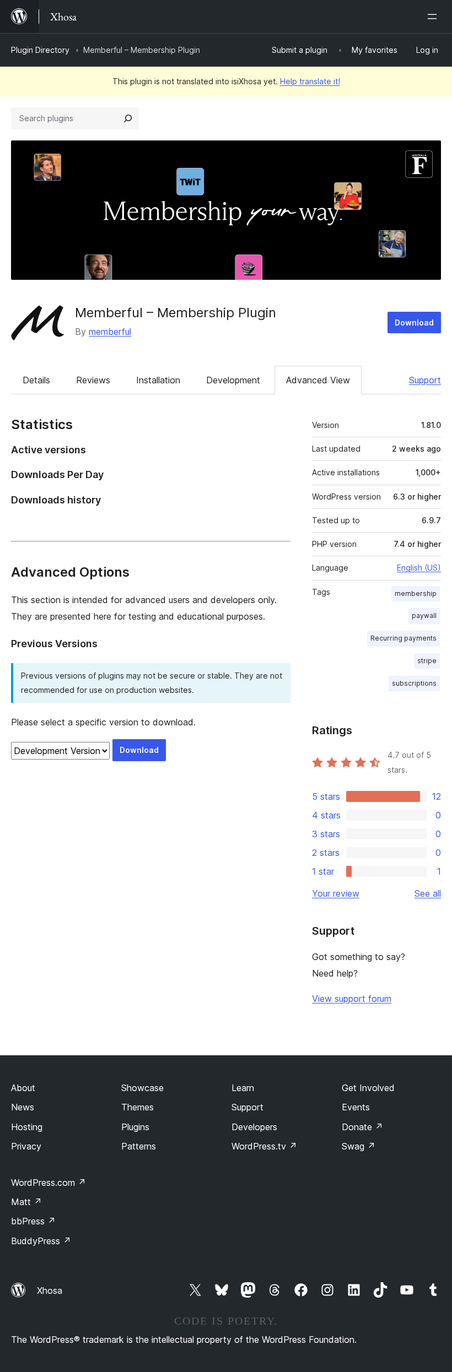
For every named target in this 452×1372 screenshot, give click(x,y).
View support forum (351, 998)
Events (356, 1107)
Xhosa (49, 1290)
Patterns (138, 1146)
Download (414, 322)
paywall (424, 615)
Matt (26, 1201)
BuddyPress (41, 1240)
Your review (335, 893)
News (22, 1107)
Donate (362, 1126)
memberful (110, 331)
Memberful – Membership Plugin (175, 313)
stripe (427, 661)
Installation (158, 380)
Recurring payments (403, 638)
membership (416, 593)
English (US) (419, 567)
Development (233, 380)
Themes (137, 1107)
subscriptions (414, 683)
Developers (254, 1126)
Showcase (142, 1087)
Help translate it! (310, 81)
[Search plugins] (128, 118)
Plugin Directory (40, 50)
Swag (358, 1146)
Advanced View (318, 380)
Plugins (135, 1126)
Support (425, 380)
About (23, 1087)
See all (428, 893)
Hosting (26, 1126)
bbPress (33, 1221)
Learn (243, 1087)
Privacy (26, 1146)
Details (36, 380)
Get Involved (368, 1087)
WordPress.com (48, 1182)
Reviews (93, 380)
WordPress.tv (264, 1146)
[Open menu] (434, 16)
